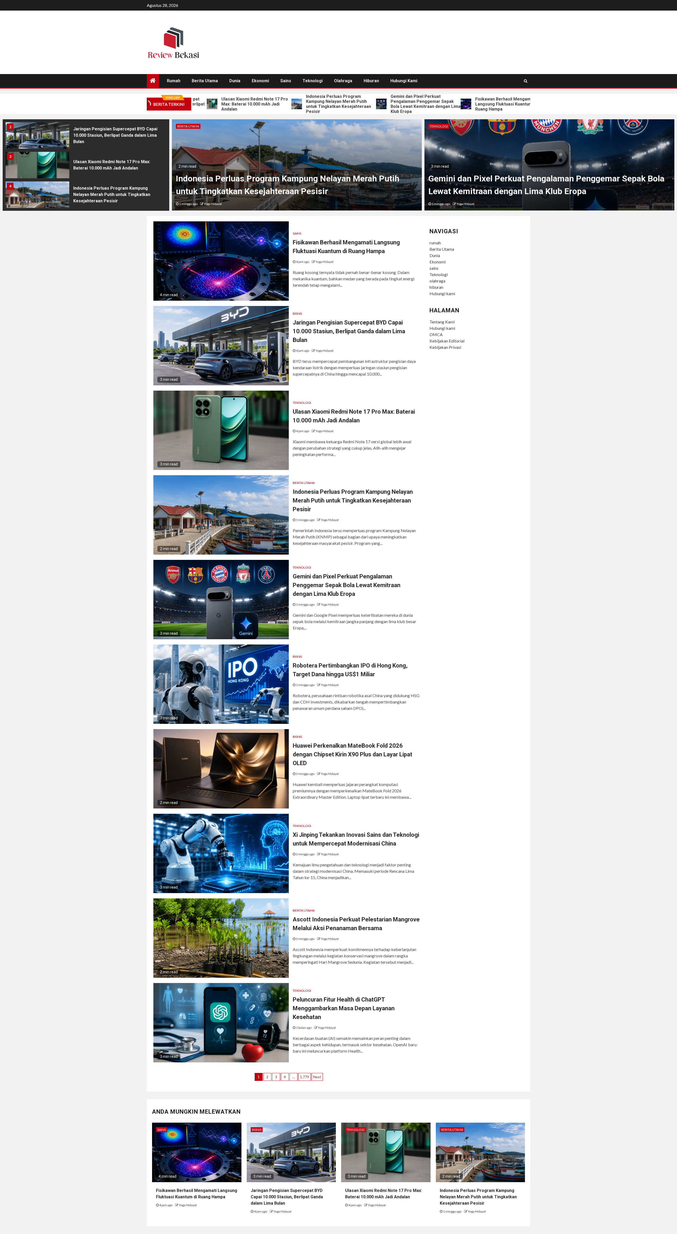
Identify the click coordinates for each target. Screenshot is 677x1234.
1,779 (304, 1077)
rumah (173, 80)
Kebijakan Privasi (445, 347)
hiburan (371, 80)
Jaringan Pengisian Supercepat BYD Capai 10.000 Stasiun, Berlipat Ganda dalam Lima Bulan (536, 104)
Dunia (234, 80)
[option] (86, 137)
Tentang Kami (442, 321)
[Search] (525, 81)
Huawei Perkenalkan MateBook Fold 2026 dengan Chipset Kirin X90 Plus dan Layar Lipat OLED (352, 754)
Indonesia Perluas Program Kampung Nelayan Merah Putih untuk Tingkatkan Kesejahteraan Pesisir (281, 104)
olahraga (343, 80)
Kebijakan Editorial (446, 340)
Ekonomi (260, 80)
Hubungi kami (403, 80)
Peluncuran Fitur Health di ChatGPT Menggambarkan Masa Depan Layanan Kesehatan (344, 1008)
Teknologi (313, 80)
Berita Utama (205, 80)
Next (317, 1077)
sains (285, 80)
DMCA (436, 334)
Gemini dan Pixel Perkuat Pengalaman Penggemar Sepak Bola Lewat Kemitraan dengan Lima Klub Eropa (368, 104)
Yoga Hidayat (213, 204)
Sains (297, 233)
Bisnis (297, 314)
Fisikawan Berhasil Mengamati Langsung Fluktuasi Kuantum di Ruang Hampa (448, 104)
